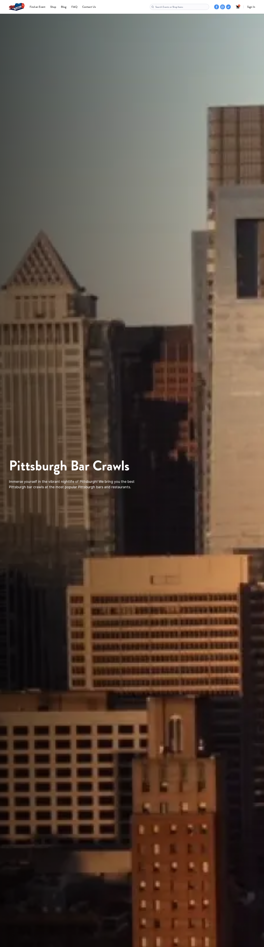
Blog (63, 7)
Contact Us (89, 7)
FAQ (74, 7)
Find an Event (37, 7)
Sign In (251, 7)
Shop (53, 7)
